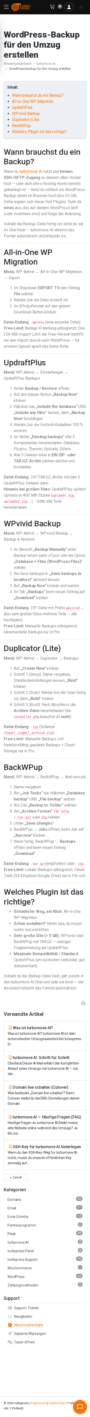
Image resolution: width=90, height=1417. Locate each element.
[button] (6, 7)
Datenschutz (57, 1403)
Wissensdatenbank (17, 64)
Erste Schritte (44, 1216)
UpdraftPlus (22, 107)
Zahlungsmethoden (44, 1285)
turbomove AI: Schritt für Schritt (43, 1065)
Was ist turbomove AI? (45, 1035)
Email (44, 1208)
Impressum (38, 1403)
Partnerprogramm (44, 1225)
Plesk (44, 1233)
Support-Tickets (25, 1308)
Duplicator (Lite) (25, 119)
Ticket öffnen (23, 1342)
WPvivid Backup (26, 113)
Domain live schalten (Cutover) (44, 1095)
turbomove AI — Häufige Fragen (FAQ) (44, 1125)
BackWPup (21, 125)
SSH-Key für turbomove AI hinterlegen (44, 1154)
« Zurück (16, 1177)
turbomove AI (45, 64)
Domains (44, 1199)
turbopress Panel (44, 1250)
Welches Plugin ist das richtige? (39, 131)
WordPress (44, 1276)
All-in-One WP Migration (32, 101)
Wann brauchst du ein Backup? (38, 95)
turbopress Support (44, 1259)
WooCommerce (44, 1268)
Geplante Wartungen (29, 1334)
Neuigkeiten (22, 1316)
